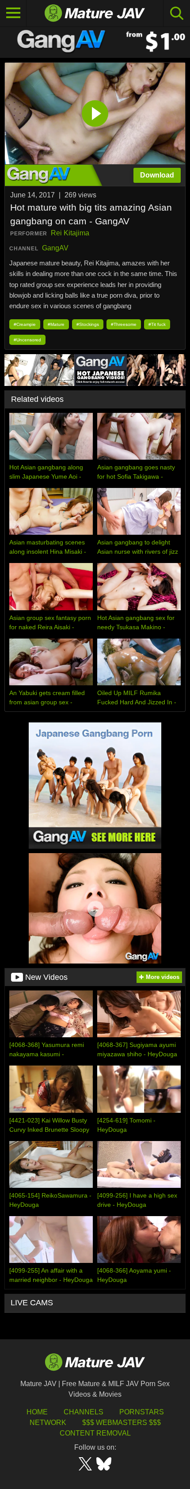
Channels (83, 1412)
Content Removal (95, 1433)
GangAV (55, 248)
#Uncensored (27, 339)
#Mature (56, 324)
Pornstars (141, 1412)
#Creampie (25, 324)
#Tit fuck (157, 324)
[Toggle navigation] (13, 13)
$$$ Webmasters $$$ (121, 1422)
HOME (37, 1412)
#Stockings (87, 324)
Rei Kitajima (70, 233)
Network (48, 1422)
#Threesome (124, 324)
